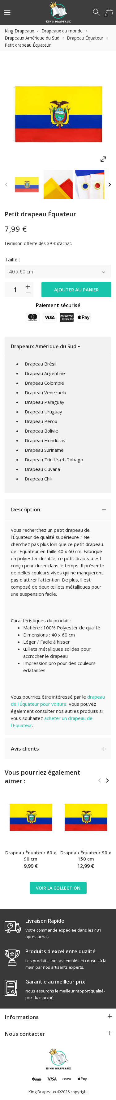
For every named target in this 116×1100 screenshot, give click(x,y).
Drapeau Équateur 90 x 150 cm (85, 855)
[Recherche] (97, 12)
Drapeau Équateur (85, 38)
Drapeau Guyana (42, 469)
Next (109, 184)
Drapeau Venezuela (45, 392)
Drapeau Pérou (41, 421)
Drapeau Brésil (40, 364)
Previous (6, 184)
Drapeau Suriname (44, 450)
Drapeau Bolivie (41, 431)
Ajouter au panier (76, 289)
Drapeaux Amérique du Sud (32, 38)
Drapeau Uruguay (43, 411)
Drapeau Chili (38, 479)
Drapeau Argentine (45, 373)
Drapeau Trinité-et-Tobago (54, 459)
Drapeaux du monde (62, 31)
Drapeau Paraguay (44, 402)
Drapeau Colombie (44, 383)
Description (25, 509)
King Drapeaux (19, 31)
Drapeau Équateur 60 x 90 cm (30, 855)
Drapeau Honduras (45, 440)
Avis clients (25, 748)
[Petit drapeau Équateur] (26, 184)
